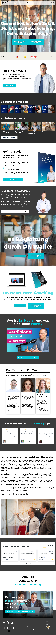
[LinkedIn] (13, 628)
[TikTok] (9, 631)
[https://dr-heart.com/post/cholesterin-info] (34, 126)
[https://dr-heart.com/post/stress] (48, 126)
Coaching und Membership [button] (37, 2)
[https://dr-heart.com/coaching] (44, 167)
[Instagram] (7, 628)
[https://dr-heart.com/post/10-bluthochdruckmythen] (7, 126)
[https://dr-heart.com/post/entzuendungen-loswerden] (21, 126)
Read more (5, 437)
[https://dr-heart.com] (5, 2)
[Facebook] (4, 628)
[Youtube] (10, 628)
